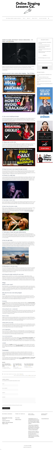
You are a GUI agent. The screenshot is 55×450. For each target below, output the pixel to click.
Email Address (4, 388)
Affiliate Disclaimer (43, 18)
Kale (30, 445)
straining (20, 338)
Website (3, 392)
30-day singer (33, 357)
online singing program (25, 357)
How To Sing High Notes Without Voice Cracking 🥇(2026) (6, 365)
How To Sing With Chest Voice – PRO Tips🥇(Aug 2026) (17, 365)
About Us (28, 18)
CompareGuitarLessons (45, 418)
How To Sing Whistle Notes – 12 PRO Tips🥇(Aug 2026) (24, 375)
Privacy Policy (34, 18)
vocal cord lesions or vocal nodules (27, 337)
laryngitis (11, 344)
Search (45, 67)
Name (3, 383)
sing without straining (19, 345)
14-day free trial (21, 358)
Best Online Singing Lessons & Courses (13, 18)
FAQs (24, 18)
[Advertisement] (27, 28)
